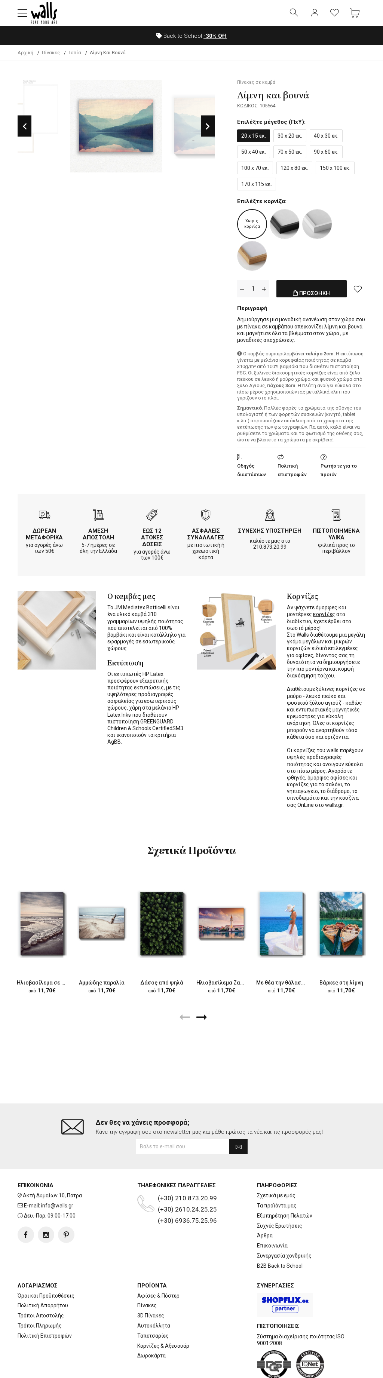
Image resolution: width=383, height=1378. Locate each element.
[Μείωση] (242, 289)
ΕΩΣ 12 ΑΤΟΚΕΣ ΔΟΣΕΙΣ (152, 537)
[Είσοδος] (314, 13)
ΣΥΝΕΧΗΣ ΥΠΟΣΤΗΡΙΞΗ (269, 530)
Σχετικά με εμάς (276, 1195)
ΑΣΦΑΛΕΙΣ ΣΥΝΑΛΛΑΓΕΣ (205, 534)
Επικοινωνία (272, 1246)
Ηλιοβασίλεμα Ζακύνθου (227, 983)
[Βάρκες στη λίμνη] (341, 923)
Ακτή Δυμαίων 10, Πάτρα (52, 1195)
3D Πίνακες (150, 1316)
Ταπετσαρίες (153, 1336)
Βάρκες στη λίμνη (341, 983)
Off (215, 36)
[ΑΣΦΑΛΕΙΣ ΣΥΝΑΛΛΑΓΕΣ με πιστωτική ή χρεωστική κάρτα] (205, 516)
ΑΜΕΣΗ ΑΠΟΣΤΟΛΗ (98, 534)
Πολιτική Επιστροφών (45, 1336)
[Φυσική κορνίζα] (252, 256)
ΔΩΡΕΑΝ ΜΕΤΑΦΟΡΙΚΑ (44, 534)
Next (208, 126)
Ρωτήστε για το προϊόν (339, 470)
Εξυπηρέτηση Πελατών (284, 1216)
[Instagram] (46, 1235)
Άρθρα (265, 1235)
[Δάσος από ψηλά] (162, 923)
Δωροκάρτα (151, 1356)
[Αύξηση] (264, 289)
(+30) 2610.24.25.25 (187, 1209)
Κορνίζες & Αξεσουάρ (163, 1346)
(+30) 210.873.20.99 (187, 1198)
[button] (22, 13)
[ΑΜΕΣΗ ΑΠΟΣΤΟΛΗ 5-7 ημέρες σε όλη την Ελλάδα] (98, 516)
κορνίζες (324, 614)
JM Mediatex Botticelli (141, 607)
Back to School (194, 36)
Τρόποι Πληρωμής (40, 1326)
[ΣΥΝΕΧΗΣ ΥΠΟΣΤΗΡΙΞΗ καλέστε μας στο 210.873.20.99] (270, 516)
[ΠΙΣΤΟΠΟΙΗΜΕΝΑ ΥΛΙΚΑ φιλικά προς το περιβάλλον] (336, 516)
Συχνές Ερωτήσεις (279, 1226)
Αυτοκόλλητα (153, 1326)
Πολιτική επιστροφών (292, 470)
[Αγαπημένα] (335, 13)
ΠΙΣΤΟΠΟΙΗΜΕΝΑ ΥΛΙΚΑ (336, 534)
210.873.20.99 (270, 547)
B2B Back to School (280, 1266)
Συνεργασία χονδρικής (284, 1256)
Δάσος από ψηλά (161, 983)
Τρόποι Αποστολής (41, 1316)
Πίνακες (147, 1305)
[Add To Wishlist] (357, 288)
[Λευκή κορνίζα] (317, 224)
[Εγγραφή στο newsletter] (238, 1146)
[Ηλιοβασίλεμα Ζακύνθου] (221, 923)
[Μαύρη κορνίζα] (285, 224)
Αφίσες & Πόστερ (158, 1296)
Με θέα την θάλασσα (282, 983)
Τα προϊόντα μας (277, 1206)
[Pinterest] (66, 1235)
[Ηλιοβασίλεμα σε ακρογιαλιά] (42, 923)
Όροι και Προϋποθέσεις (46, 1296)
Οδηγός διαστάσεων (251, 470)
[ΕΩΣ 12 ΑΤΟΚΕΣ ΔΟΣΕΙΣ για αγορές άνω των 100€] (151, 516)
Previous (24, 126)
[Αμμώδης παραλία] (102, 923)
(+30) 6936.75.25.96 (187, 1220)
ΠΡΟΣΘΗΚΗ (314, 293)
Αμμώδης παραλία (102, 983)
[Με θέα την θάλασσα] (281, 923)
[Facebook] (26, 1235)
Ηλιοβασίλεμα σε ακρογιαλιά (53, 983)
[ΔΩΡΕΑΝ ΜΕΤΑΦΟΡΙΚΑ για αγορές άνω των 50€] (44, 516)
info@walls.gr (57, 1206)
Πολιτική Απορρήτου (43, 1305)
